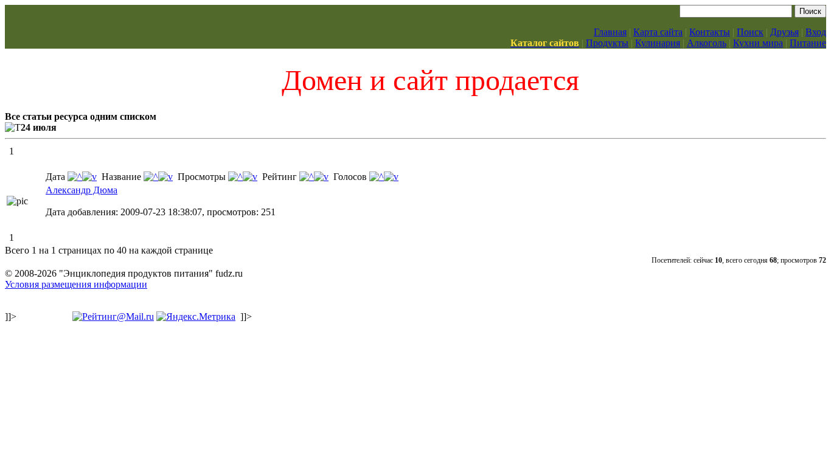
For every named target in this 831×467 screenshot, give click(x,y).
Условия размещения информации (76, 284)
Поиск (750, 32)
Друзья (784, 32)
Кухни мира (758, 43)
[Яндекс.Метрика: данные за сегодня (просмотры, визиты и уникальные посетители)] (195, 316)
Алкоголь (706, 43)
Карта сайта (658, 32)
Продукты (607, 43)
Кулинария (657, 43)
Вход (815, 32)
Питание (808, 43)
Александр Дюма (81, 190)
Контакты (709, 32)
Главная (610, 32)
